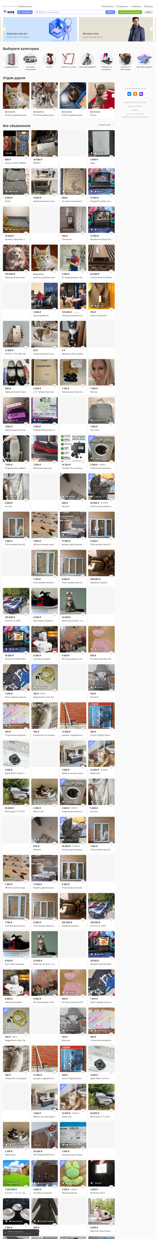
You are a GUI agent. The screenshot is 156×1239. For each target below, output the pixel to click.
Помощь (135, 110)
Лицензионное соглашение (135, 102)
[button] (26, 109)
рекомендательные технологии (135, 117)
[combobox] (70, 12)
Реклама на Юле (135, 106)
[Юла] (8, 11)
